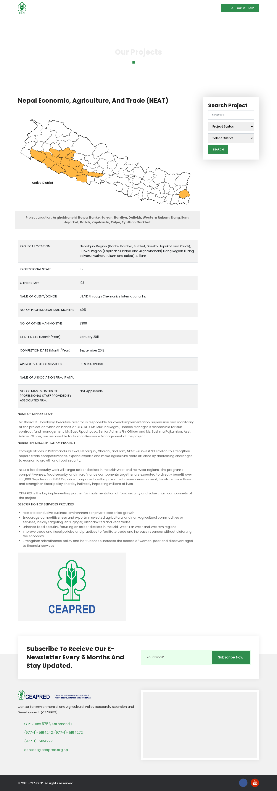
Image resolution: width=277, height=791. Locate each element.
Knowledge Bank (114, 22)
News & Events (179, 22)
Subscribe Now (230, 657)
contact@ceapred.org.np (46, 749)
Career (248, 22)
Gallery (204, 22)
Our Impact (148, 22)
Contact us (226, 22)
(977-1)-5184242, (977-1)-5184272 (53, 732)
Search (218, 149)
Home (28, 22)
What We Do (80, 22)
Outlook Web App (241, 8)
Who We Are (50, 22)
